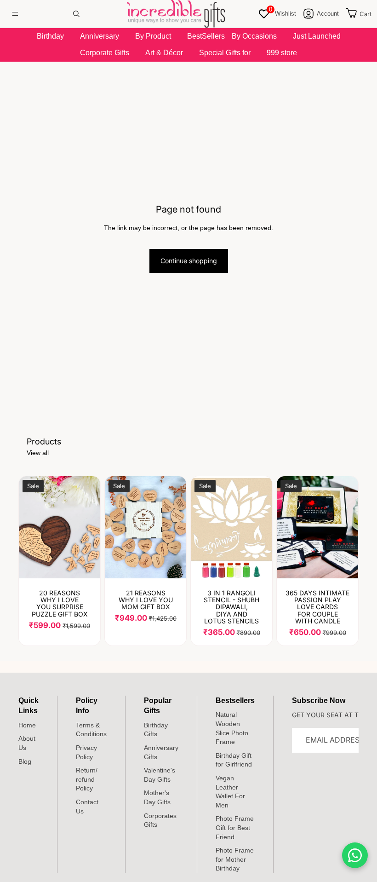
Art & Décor (164, 53)
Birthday (50, 36)
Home (27, 725)
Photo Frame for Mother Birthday (235, 859)
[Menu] (15, 13)
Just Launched (317, 36)
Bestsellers (235, 700)
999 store (282, 53)
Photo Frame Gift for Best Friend (235, 828)
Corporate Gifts (104, 53)
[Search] (76, 14)
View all (38, 452)
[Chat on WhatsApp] (355, 855)
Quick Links (28, 706)
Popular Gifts (157, 706)
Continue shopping (188, 261)
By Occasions (254, 36)
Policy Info (86, 706)
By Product (153, 36)
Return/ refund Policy (86, 779)
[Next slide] (176, 527)
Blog (24, 761)
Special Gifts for (225, 53)
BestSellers (206, 36)
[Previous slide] (115, 527)
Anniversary (99, 36)
